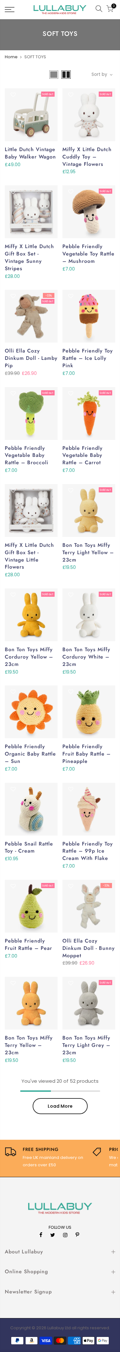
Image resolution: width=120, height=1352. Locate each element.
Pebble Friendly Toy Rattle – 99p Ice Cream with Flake (87, 851)
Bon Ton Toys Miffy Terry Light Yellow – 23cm (88, 552)
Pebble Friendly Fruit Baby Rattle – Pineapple (86, 754)
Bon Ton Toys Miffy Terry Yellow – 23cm (29, 1045)
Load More (60, 1106)
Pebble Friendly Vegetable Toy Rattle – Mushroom (88, 254)
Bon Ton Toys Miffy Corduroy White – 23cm (86, 657)
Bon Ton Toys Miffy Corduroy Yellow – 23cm (29, 657)
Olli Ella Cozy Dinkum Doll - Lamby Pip (31, 358)
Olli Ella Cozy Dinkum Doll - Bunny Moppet (88, 948)
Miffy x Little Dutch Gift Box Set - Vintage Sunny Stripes (29, 257)
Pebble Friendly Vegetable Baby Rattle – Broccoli (26, 455)
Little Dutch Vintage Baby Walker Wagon (30, 153)
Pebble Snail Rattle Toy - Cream (29, 847)
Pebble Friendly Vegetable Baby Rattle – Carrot (82, 455)
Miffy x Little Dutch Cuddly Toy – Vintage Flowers (87, 157)
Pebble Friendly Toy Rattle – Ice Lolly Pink (87, 358)
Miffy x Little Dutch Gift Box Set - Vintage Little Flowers (29, 556)
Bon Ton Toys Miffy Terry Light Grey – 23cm (86, 1045)
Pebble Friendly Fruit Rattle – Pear (28, 944)
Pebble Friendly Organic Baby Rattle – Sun (30, 754)
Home (11, 57)
